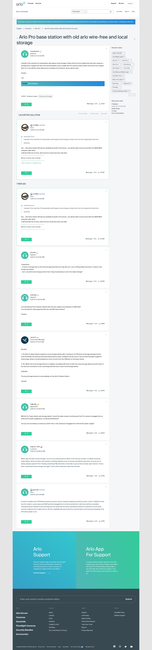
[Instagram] (120, 646)
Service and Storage (45, 96)
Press (51, 618)
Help (133, 11)
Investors (52, 621)
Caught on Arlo (54, 624)
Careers (51, 615)
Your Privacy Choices (76, 646)
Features (126, 83)
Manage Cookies (90, 646)
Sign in (127, 11)
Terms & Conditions (51, 646)
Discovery (116, 83)
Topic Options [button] (134, 39)
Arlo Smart (116, 68)
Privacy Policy (41, 646)
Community (85, 615)
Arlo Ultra (127, 68)
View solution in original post (31, 163)
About (51, 612)
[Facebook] (114, 646)
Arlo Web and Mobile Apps (121, 72)
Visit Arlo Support (39, 573)
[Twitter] (126, 646)
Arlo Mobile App (117, 56)
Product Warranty (87, 630)
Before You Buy (117, 79)
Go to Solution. (33, 83)
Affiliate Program (119, 615)
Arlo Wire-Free (117, 76)
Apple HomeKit (117, 53)
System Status (86, 618)
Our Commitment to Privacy (58, 630)
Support (113, 3)
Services (38, 3)
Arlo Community (22, 11)
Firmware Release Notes (120, 91)
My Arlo (121, 3)
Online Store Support (88, 621)
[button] (106, 48)
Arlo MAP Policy (119, 612)
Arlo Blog (52, 627)
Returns (84, 627)
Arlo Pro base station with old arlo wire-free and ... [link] (62, 28)
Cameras (28, 28)
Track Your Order (87, 624)
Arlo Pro (37, 28)
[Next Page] (134, 94)
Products (31, 3)
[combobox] (100, 12)
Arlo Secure (127, 64)
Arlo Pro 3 (116, 64)
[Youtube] (131, 646)
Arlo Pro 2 (126, 60)
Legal (59, 646)
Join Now (119, 11)
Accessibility (66, 646)
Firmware (115, 87)
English (19, 28)
